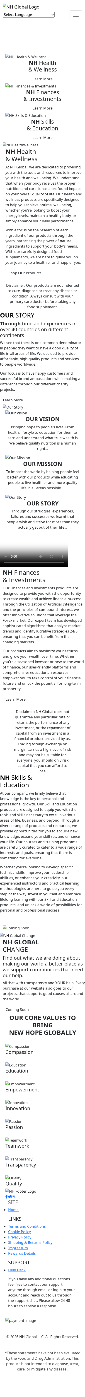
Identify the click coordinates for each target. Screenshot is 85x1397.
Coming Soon (17, 1009)
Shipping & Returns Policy (30, 1242)
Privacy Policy (19, 1237)
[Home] (21, 6)
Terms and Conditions (27, 1226)
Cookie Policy (19, 1231)
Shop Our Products (24, 272)
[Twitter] (9, 1196)
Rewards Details (22, 1253)
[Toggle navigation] (76, 14)
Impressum (18, 1247)
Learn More (43, 78)
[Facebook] (6, 1196)
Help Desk (17, 1269)
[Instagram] (13, 1196)
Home (13, 1209)
